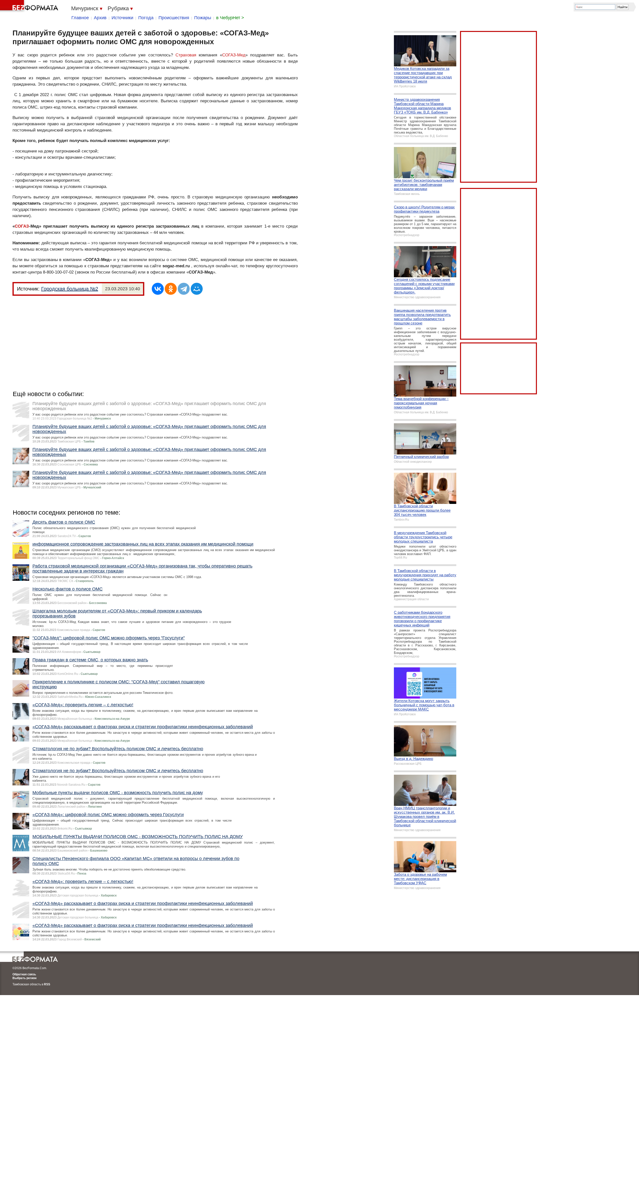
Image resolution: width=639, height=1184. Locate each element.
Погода (146, 17)
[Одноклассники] (171, 289)
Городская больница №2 (69, 289)
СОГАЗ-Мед (233, 55)
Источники (122, 17)
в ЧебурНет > (230, 17)
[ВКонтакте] (158, 289)
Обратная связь (24, 974)
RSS (47, 984)
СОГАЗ (22, 226)
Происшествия (174, 17)
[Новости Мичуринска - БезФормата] (30, 6)
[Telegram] (184, 289)
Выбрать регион (24, 978)
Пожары (202, 17)
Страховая (185, 55)
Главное (80, 17)
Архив (100, 17)
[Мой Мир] (197, 289)
